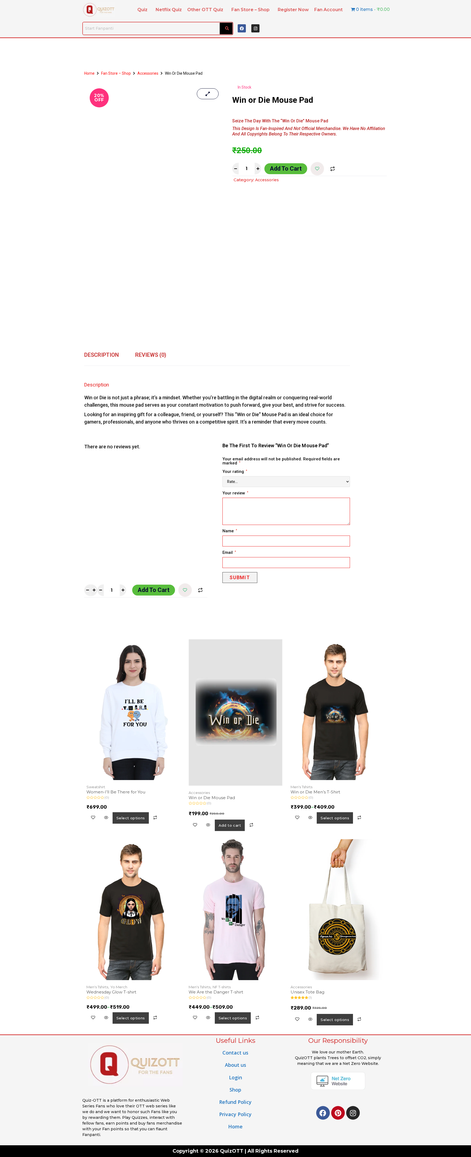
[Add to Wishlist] (317, 169)
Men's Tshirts (301, 787)
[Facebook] (242, 28)
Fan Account (328, 9)
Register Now (293, 9)
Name (229, 531)
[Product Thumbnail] (208, 93)
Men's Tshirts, (97, 987)
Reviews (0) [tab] (150, 355)
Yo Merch (118, 987)
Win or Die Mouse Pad (212, 797)
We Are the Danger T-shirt (216, 992)
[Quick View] (106, 817)
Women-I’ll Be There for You (115, 792)
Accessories (147, 73)
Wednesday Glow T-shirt (111, 992)
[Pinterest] (338, 1113)
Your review (235, 493)
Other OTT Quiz (205, 9)
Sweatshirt (95, 787)
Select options (130, 818)
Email (229, 553)
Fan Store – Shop (250, 9)
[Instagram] (255, 28)
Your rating (234, 472)
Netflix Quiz (169, 9)
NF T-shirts (222, 987)
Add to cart (286, 168)
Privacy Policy (235, 1114)
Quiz (142, 9)
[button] (143, 9)
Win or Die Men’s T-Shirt (315, 792)
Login (235, 1077)
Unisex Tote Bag (307, 992)
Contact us (235, 1052)
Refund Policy (235, 1102)
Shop (235, 1089)
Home (89, 73)
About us (235, 1065)
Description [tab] (101, 355)
